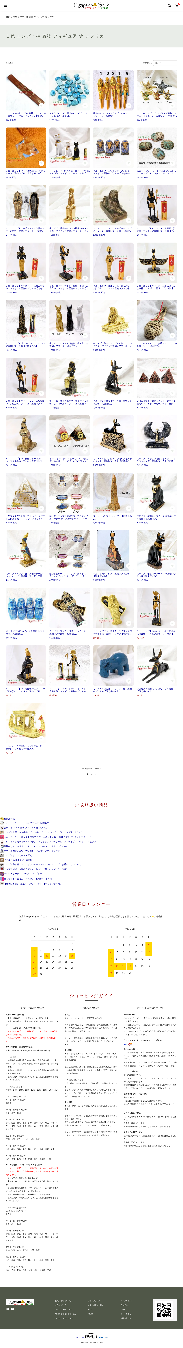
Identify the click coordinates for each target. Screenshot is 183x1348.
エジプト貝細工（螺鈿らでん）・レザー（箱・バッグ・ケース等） (36, 869)
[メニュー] (5, 5)
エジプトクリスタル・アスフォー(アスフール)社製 (28, 879)
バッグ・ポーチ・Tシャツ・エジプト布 (23, 873)
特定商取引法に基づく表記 (65, 1314)
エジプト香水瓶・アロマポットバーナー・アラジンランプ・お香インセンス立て (42, 864)
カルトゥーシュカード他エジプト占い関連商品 (26, 823)
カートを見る (126, 1314)
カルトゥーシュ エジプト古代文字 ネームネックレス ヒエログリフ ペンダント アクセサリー (49, 837)
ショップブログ (94, 1301)
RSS (90, 1309)
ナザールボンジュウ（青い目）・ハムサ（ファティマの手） (33, 851)
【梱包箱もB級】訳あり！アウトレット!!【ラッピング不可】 (33, 884)
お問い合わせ (126, 1318)
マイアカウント (127, 1301)
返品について (60, 1305)
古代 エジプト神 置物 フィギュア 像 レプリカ (25, 827)
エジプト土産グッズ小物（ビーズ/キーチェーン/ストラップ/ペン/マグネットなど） (43, 832)
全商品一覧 (9, 819)
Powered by (79, 1337)
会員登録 (124, 1305)
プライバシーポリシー (64, 1318)
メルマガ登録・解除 (96, 1305)
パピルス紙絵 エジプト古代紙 (18, 860)
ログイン (124, 1309)
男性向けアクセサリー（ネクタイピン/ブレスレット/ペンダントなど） (38, 846)
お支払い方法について (64, 1309)
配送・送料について (63, 1301)
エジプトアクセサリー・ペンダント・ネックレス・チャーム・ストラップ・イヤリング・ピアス (50, 842)
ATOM (90, 1314)
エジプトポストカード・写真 (18, 855)
